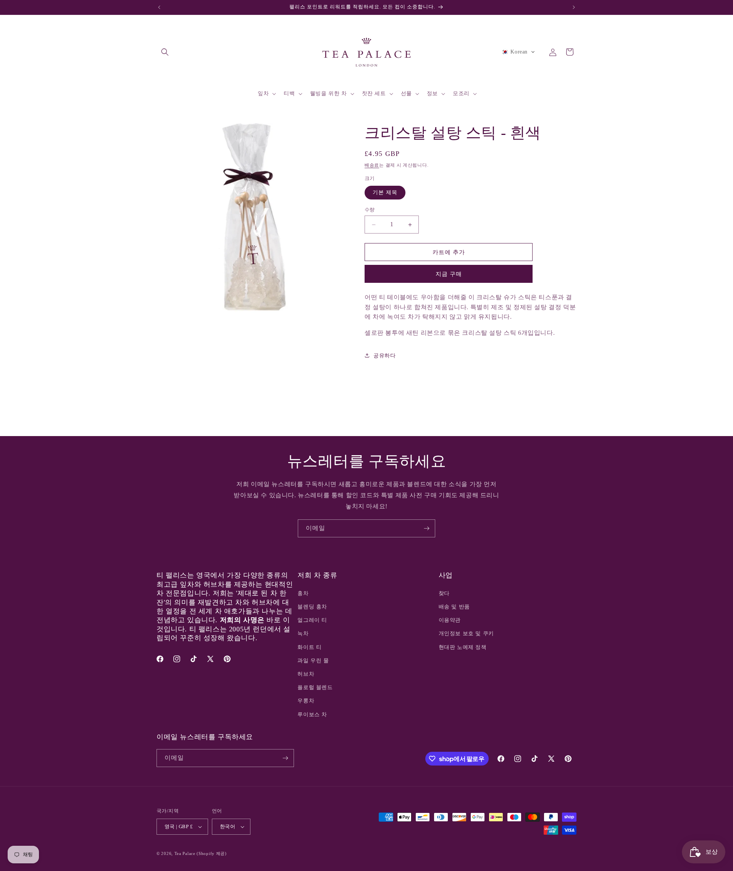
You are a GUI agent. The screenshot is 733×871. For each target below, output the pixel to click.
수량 (370, 209)
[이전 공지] (159, 7)
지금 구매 (449, 274)
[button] (165, 52)
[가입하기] (426, 528)
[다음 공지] (573, 7)
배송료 (372, 165)
